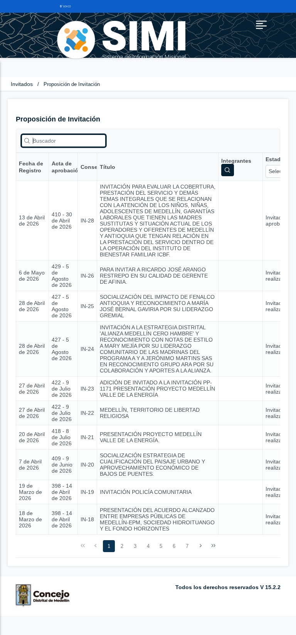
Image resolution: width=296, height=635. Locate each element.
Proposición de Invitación (72, 84)
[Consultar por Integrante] (227, 170)
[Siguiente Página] (200, 546)
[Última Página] (213, 546)
